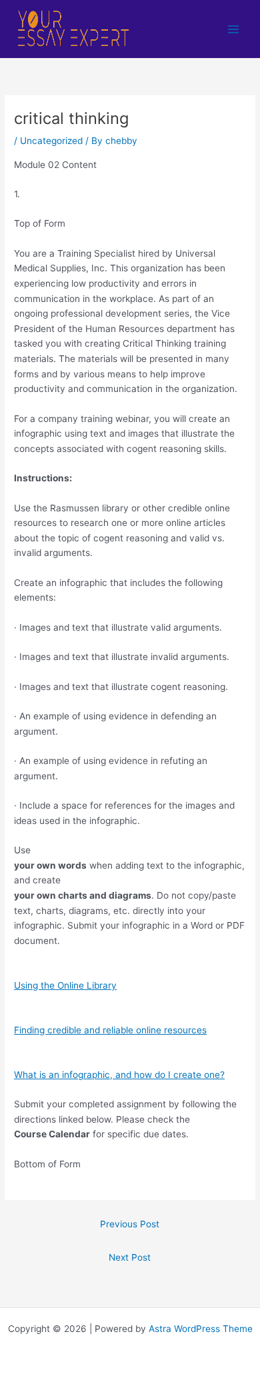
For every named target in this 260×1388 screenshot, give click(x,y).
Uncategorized (51, 140)
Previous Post (129, 1224)
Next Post (130, 1257)
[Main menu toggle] (233, 29)
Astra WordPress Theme (201, 1328)
